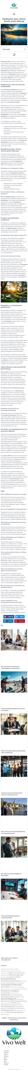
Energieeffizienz (8, 979)
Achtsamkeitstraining (6, 971)
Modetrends (5, 995)
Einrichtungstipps (5, 977)
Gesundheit (5, 987)
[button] (14, 14)
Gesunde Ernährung (11, 985)
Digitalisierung (5, 975)
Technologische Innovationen (15, 1008)
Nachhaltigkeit (8, 998)
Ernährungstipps (10, 983)
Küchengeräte (24, 989)
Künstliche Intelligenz (10, 991)
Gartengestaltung (19, 983)
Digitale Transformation (16, 973)
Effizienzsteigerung (16, 975)
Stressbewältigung (8, 1006)
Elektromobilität (15, 977)
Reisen (6, 1059)
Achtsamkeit (3, 969)
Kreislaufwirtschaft (16, 989)
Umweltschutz (7, 1010)
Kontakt (6, 1064)
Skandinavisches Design (8, 1005)
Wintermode (3, 1012)
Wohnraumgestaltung (14, 1012)
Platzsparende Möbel (8, 1001)
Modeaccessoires (14, 993)
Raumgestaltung (21, 1001)
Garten (5, 1054)
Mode (5, 1057)
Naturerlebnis (20, 999)
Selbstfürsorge (15, 1003)
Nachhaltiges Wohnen (19, 997)
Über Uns (6, 1063)
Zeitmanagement (5, 1014)
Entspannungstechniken (10, 981)
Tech (5, 1061)
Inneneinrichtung (8, 989)
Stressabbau (19, 1005)
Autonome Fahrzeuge (16, 971)
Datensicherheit (4, 973)
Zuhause (6, 1052)
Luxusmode (5, 993)
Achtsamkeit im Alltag (12, 969)
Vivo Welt (6, 1051)
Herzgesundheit (13, 987)
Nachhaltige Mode (7, 997)
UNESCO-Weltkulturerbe (19, 1010)
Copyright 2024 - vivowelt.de (14, 1069)
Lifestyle (4, 1018)
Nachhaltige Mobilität (16, 995)
